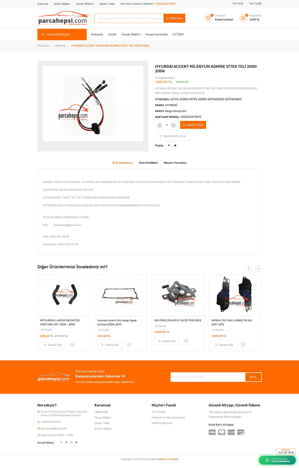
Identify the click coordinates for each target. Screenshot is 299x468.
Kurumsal (42, 3)
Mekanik (60, 45)
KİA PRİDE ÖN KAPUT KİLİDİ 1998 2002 (177, 320)
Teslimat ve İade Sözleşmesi (168, 417)
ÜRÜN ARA (176, 18)
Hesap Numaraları (156, 34)
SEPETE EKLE (194, 125)
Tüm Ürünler (159, 411)
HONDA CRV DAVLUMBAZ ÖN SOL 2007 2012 (232, 322)
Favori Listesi (222, 17)
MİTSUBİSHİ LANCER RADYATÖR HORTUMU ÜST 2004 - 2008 (60, 322)
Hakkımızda (101, 411)
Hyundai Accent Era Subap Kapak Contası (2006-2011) (117, 322)
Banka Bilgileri (62, 3)
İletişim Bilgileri (103, 428)
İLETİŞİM (178, 34)
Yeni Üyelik (255, 3)
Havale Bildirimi (85, 3)
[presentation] (53, 104)
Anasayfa (97, 34)
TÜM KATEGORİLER (57, 34)
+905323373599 (190, 117)
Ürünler (112, 34)
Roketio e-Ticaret (168, 459)
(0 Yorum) (46, 330)
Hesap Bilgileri (102, 417)
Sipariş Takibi (107, 3)
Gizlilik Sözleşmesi (162, 423)
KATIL (253, 377)
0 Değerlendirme (165, 77)
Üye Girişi (237, 3)
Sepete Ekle (54, 344)
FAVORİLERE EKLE (174, 136)
